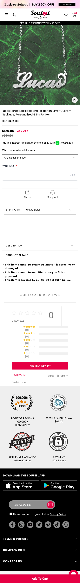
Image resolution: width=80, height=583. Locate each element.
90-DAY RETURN (51, 280)
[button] (6, 14)
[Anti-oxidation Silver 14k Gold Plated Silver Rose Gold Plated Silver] (40, 157)
